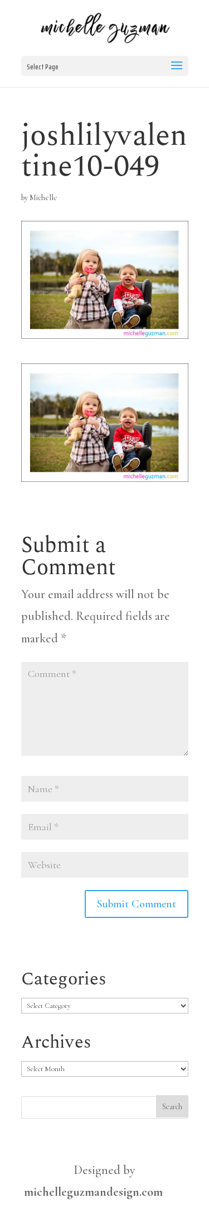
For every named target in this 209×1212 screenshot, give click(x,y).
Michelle (43, 197)
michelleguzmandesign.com (93, 1192)
